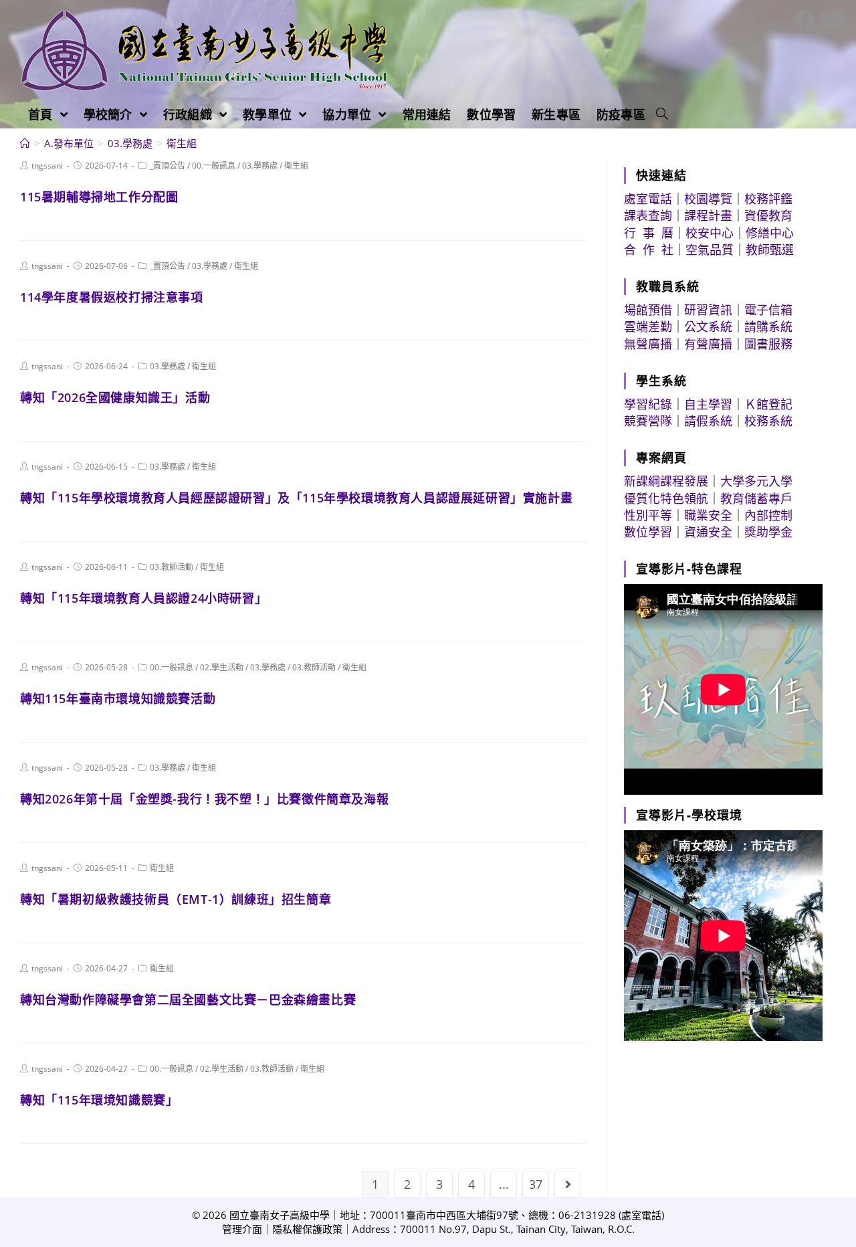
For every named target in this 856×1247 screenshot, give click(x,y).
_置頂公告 (167, 165)
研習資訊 (708, 310)
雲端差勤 (648, 326)
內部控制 (768, 515)
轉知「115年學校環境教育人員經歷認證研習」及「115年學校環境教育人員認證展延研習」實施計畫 (296, 498)
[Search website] (662, 114)
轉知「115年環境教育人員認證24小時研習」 (143, 598)
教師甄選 (770, 250)
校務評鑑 (768, 199)
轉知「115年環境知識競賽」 (99, 1100)
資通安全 (708, 532)
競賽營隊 (648, 421)
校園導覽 (708, 199)
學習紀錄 (648, 404)
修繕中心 (770, 233)
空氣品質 (709, 250)
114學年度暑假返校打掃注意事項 (111, 297)
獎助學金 (768, 532)
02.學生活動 (221, 667)
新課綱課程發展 (666, 481)
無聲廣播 (648, 344)
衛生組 (296, 165)
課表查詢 (648, 215)
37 (535, 1184)
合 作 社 (648, 250)
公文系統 (708, 326)
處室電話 (648, 199)
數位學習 (648, 532)
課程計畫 (708, 215)
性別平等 (648, 515)
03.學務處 (260, 165)
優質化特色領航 (666, 498)
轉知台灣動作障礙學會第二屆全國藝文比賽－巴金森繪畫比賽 (188, 999)
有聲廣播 (708, 344)
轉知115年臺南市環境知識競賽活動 (117, 698)
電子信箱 (768, 310)
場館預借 (648, 310)
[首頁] (25, 143)
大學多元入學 (756, 481)
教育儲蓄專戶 (756, 498)
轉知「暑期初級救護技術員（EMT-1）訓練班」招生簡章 (175, 899)
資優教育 (768, 215)
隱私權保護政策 (307, 1229)
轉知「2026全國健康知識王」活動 (115, 397)
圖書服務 (768, 344)
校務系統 (768, 421)
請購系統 (768, 326)
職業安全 (708, 515)
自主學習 (708, 404)
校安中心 (709, 233)
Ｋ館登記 (768, 404)
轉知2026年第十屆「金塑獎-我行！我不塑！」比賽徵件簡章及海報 (204, 799)
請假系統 (708, 421)
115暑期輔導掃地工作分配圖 (99, 197)
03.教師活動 (171, 567)
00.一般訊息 (213, 165)
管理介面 (242, 1229)
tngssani (47, 165)
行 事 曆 (648, 233)
